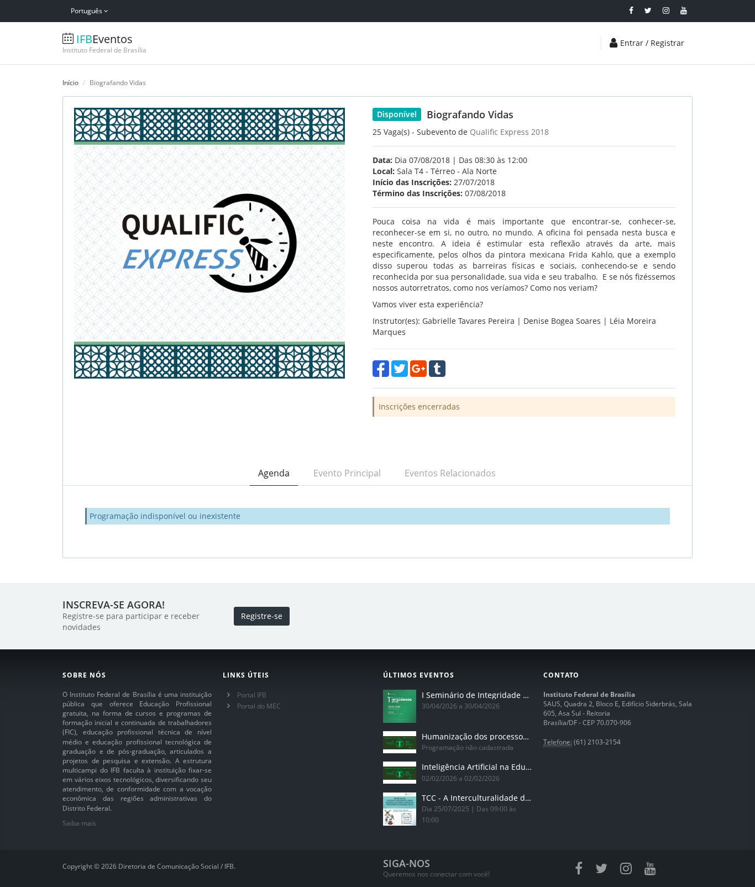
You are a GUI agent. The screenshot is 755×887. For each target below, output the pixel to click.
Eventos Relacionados (450, 473)
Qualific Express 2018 (509, 132)
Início (70, 82)
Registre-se (261, 616)
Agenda (274, 473)
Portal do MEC (259, 706)
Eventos (104, 43)
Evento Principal (347, 473)
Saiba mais (79, 823)
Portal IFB (251, 695)
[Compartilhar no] (381, 368)
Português (87, 10)
